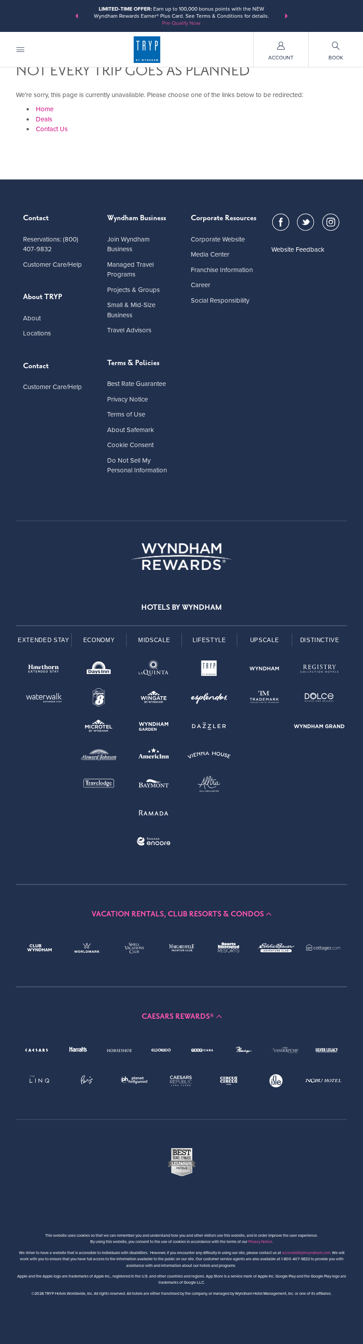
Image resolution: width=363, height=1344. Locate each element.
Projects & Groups (133, 290)
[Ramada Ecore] (153, 843)
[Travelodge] (98, 785)
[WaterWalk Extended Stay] (43, 699)
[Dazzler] (209, 727)
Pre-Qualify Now (181, 23)
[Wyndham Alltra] (209, 785)
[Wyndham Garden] (153, 727)
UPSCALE (264, 640)
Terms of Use (126, 414)
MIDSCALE (154, 640)
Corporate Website (218, 239)
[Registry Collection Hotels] (319, 670)
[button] (77, 16)
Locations (37, 333)
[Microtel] (98, 727)
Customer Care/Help (52, 265)
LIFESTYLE (209, 640)
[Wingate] (153, 699)
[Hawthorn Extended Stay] (43, 670)
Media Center (210, 254)
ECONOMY (99, 640)
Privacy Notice (127, 399)
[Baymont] (153, 785)
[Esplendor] (209, 699)
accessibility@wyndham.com (306, 1253)
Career (200, 285)
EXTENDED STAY (43, 640)
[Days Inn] (98, 670)
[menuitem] (20, 49)
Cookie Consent (130, 445)
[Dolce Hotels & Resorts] (319, 699)
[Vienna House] (209, 756)
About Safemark (130, 430)
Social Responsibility (220, 300)
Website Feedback (297, 249)
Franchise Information (222, 270)
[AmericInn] (153, 756)
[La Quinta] (153, 670)
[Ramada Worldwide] (153, 814)
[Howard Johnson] (98, 756)
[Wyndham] (264, 670)
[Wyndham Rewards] (181, 556)
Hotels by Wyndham (181, 607)
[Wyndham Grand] (319, 727)
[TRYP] (209, 670)
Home (45, 109)
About (32, 318)
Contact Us (52, 129)
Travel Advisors (129, 330)
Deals (44, 119)
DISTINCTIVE (320, 640)
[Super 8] (98, 699)
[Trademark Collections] (264, 699)
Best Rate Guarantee (136, 384)
